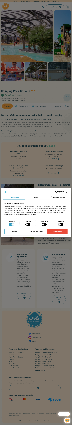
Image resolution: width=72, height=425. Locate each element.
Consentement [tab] (14, 197)
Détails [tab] (36, 197)
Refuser (14, 231)
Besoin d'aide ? (63, 414)
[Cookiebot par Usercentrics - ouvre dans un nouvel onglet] (56, 192)
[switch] (27, 224)
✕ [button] (69, 413)
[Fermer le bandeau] (67, 192)
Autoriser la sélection (36, 231)
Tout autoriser (57, 231)
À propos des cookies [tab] (58, 197)
